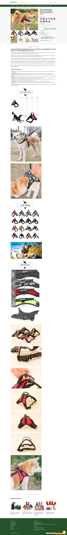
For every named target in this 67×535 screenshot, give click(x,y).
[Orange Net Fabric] (54, 19)
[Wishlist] (20, 501)
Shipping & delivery (13, 522)
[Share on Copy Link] (49, 40)
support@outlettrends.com (39, 523)
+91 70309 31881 (38, 522)
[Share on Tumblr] (46, 40)
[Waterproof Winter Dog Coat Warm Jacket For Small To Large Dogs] (16, 505)
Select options (16, 517)
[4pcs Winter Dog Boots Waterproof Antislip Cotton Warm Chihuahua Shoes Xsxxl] (39, 505)
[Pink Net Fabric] (41, 21)
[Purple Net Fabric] (44, 21)
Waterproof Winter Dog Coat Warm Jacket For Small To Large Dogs (15, 513)
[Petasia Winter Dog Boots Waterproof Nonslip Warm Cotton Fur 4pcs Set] (27, 505)
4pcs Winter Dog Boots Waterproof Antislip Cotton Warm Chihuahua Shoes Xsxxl (39, 513)
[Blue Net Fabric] (44, 19)
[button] (37, 22)
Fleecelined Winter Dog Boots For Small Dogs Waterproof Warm (50, 513)
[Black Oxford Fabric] (41, 19)
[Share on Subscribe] (47, 40)
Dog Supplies (14, 7)
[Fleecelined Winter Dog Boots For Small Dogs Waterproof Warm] (51, 505)
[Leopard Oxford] (52, 19)
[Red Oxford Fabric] (49, 21)
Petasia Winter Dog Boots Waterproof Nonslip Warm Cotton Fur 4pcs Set (27, 513)
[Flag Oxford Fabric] (49, 19)
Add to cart (50, 28)
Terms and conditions (13, 524)
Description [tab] (30, 46)
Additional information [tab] (36, 46)
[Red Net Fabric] (46, 21)
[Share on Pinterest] (43, 40)
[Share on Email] (45, 40)
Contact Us (12, 528)
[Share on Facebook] (40, 40)
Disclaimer (12, 529)
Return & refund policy (13, 523)
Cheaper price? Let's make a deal (60, 533)
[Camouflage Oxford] (46, 19)
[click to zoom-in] (24, 22)
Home (11, 7)
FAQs (11, 527)
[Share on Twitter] (42, 40)
